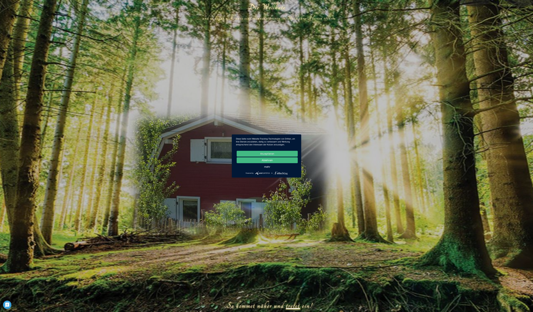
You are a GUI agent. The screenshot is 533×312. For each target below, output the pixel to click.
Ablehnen (267, 160)
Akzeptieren (267, 153)
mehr (267, 166)
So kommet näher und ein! (269, 305)
